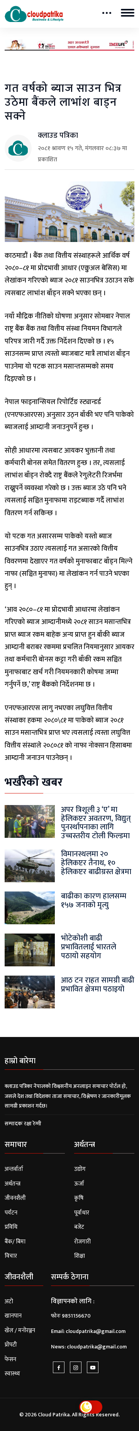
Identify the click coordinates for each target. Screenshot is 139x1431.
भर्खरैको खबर (34, 782)
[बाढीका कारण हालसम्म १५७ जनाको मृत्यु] (30, 908)
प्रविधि (11, 1227)
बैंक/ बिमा (15, 1242)
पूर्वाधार (81, 1213)
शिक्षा (79, 1256)
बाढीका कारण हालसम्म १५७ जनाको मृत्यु (93, 901)
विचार (11, 1256)
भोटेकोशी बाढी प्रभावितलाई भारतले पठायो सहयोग (88, 947)
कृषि (78, 1198)
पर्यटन (11, 1213)
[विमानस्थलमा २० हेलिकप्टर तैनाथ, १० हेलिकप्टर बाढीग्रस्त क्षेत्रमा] (30, 866)
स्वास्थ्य (12, 1374)
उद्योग (80, 1169)
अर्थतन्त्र (12, 1184)
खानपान (13, 1316)
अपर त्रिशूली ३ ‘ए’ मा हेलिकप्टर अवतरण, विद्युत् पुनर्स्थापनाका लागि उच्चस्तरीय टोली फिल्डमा (96, 823)
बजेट (79, 1227)
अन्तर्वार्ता (14, 1169)
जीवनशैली (15, 1198)
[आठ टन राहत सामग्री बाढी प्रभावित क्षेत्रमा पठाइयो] (30, 992)
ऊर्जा (79, 1184)
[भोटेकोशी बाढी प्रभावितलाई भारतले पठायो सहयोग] (30, 950)
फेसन (10, 1359)
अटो (9, 1301)
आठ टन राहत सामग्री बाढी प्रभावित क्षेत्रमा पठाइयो (97, 985)
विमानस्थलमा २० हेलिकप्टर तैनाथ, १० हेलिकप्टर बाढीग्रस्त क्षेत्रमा (96, 862)
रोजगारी (82, 1242)
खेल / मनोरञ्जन (20, 1330)
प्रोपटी (11, 1345)
